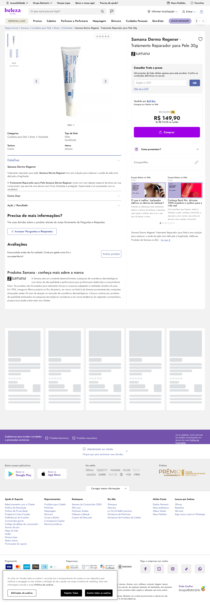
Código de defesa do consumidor (21, 524)
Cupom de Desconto (82, 517)
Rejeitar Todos (71, 592)
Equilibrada (70, 139)
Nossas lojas (11, 537)
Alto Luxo (76, 507)
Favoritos (199, 3)
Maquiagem (99, 21)
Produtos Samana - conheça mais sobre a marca (45, 272)
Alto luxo (179, 511)
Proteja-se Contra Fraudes (17, 514)
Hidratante (67, 28)
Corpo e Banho (51, 517)
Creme (10, 148)
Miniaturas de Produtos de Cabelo (124, 517)
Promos (37, 21)
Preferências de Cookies (17, 517)
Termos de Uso (12, 527)
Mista (67, 136)
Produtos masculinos (87, 438)
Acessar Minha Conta (189, 11)
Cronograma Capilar (54, 520)
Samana (25, 28)
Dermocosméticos (53, 524)
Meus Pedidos (178, 3)
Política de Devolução (15, 507)
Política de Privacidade (16, 511)
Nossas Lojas (63, 3)
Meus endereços (161, 507)
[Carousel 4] (168, 223)
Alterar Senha (159, 511)
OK (195, 83)
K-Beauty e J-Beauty (81, 514)
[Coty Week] (17, 21)
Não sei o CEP (141, 88)
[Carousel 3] (166, 223)
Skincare (116, 21)
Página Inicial (12, 28)
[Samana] (140, 54)
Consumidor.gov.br (14, 520)
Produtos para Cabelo (55, 504)
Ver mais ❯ (165, 240)
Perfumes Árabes (80, 511)
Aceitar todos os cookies (99, 592)
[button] (167, 132)
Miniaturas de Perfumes (119, 514)
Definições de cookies (22, 592)
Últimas (178, 504)
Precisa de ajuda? (109, 3)
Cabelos (51, 21)
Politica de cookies (43, 584)
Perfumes (48, 507)
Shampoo (112, 504)
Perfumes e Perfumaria (74, 21)
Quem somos (11, 540)
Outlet (7, 534)
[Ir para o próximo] (203, 21)
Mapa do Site (11, 530)
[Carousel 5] (171, 223)
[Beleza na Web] (12, 11)
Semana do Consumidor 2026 (87, 504)
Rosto (57, 28)
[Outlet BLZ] (180, 21)
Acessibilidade (17, 3)
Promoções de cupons (16, 543)
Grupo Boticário (41, 3)
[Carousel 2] (163, 223)
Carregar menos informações (105, 488)
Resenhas (179, 507)
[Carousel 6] (173, 223)
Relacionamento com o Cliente (20, 504)
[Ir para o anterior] (199, 21)
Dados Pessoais (160, 504)
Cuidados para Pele (42, 28)
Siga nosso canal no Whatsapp (190, 514)
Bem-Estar (158, 21)
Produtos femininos (59, 438)
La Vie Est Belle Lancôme (120, 511)
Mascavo (112, 507)
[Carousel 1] (160, 223)
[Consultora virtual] (112, 11)
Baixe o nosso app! (85, 3)
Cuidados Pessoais (136, 21)
